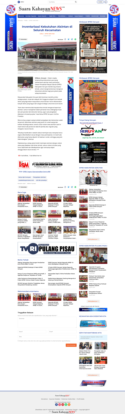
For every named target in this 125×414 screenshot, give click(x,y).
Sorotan (102, 16)
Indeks (100, 2)
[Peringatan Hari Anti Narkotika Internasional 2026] (85, 360)
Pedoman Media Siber (68, 399)
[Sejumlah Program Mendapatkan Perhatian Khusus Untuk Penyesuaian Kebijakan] (83, 269)
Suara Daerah (42, 16)
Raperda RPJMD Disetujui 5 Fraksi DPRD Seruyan (53, 205)
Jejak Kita (52, 16)
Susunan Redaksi (54, 399)
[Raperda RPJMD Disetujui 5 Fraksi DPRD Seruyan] (54, 198)
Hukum (70, 16)
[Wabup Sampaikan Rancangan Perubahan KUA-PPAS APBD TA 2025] (24, 198)
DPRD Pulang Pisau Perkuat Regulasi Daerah (97, 284)
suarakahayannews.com (26, 180)
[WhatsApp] (66, 404)
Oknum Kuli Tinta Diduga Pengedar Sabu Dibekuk (99, 367)
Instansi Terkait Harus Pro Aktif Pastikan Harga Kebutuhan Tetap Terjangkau (53, 236)
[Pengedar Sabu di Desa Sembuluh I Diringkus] (100, 345)
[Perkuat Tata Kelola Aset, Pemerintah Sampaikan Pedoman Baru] (83, 278)
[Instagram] (59, 404)
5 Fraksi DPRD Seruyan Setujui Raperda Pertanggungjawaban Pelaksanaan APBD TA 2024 (70, 205)
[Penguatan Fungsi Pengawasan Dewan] (83, 294)
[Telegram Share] (72, 39)
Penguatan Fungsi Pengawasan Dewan (95, 292)
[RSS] (69, 404)
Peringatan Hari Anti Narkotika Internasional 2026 (85, 367)
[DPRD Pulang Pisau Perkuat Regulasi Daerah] (83, 286)
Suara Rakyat (79, 16)
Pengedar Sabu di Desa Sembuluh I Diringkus (99, 352)
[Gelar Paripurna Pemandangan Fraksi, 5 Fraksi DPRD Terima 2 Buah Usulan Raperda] (54, 214)
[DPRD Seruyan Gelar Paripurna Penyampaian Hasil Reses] (70, 229)
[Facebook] (56, 404)
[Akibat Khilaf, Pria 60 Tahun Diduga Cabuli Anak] (85, 345)
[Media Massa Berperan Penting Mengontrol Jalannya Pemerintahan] (70, 214)
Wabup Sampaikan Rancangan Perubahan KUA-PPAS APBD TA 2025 (24, 205)
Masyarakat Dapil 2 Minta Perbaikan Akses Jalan (39, 220)
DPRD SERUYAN (50, 34)
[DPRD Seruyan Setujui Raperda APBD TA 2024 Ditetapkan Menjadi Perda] (39, 198)
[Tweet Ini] (68, 39)
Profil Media (80, 399)
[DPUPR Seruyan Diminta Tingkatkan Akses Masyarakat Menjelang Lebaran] (24, 229)
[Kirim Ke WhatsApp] (75, 39)
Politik (88, 16)
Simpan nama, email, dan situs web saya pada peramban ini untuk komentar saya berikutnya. (44, 341)
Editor (42, 34)
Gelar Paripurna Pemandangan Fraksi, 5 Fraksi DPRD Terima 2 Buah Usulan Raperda (54, 220)
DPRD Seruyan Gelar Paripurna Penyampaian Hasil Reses (69, 236)
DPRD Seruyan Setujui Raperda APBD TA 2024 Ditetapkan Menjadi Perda (39, 205)
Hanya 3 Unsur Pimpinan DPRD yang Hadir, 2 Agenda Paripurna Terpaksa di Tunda (24, 220)
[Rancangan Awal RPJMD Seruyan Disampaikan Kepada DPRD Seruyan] (39, 229)
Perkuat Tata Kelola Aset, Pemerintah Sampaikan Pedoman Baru (97, 277)
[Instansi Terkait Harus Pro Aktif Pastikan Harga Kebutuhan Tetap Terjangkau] (54, 229)
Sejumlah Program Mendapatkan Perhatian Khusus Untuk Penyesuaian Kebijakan (97, 269)
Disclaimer (44, 399)
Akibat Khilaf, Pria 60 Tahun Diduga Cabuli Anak (84, 352)
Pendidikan (61, 16)
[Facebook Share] (65, 39)
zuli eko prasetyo (41, 180)
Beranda (21, 16)
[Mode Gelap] (105, 2)
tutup (15, 4)
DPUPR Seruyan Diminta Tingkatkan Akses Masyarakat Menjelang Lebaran (24, 236)
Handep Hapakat (31, 16)
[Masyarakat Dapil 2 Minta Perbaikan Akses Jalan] (39, 214)
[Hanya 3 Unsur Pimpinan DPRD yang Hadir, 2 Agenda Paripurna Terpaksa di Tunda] (24, 214)
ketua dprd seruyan (25, 177)
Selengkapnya (92, 239)
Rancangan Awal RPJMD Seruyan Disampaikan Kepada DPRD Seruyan (38, 236)
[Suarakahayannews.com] (41, 9)
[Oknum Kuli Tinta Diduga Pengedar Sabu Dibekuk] (100, 360)
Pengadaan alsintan (39, 177)
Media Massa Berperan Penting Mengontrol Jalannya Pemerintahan (68, 220)
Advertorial (94, 16)
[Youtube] (62, 404)
